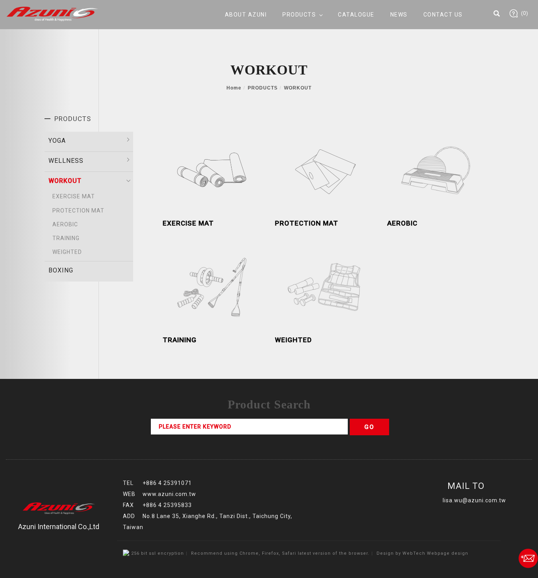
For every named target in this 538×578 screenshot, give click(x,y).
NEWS (399, 14)
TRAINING (66, 238)
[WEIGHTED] (325, 286)
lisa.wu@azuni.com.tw (474, 500)
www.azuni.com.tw (169, 494)
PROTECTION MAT (78, 210)
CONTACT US (443, 14)
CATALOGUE (356, 14)
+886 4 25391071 (167, 483)
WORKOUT (298, 88)
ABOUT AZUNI (246, 14)
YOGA (57, 140)
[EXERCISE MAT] (213, 169)
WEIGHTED (67, 252)
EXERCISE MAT (73, 196)
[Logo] (52, 13)
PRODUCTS (299, 14)
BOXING (60, 270)
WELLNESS (65, 160)
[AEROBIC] (437, 169)
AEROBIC (65, 224)
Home (233, 88)
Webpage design (447, 553)
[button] (497, 14)
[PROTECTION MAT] (325, 169)
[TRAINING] (213, 286)
